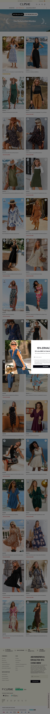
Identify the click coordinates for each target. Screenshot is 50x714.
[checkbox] (33, 359)
